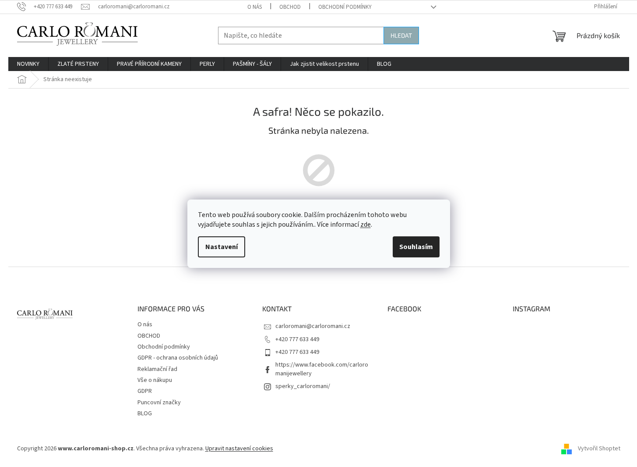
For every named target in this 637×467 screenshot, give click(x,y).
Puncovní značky (159, 402)
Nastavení (221, 247)
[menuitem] (28, 64)
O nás (254, 7)
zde (365, 224)
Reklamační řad (157, 369)
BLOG (144, 413)
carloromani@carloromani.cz (312, 326)
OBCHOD (290, 7)
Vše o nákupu (154, 380)
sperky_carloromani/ (302, 386)
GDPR (144, 391)
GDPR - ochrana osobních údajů (177, 357)
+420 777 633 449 (297, 339)
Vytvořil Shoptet (599, 448)
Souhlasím (416, 247)
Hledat (401, 35)
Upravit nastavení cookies (239, 448)
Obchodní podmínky (345, 7)
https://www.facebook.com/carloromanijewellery (321, 369)
